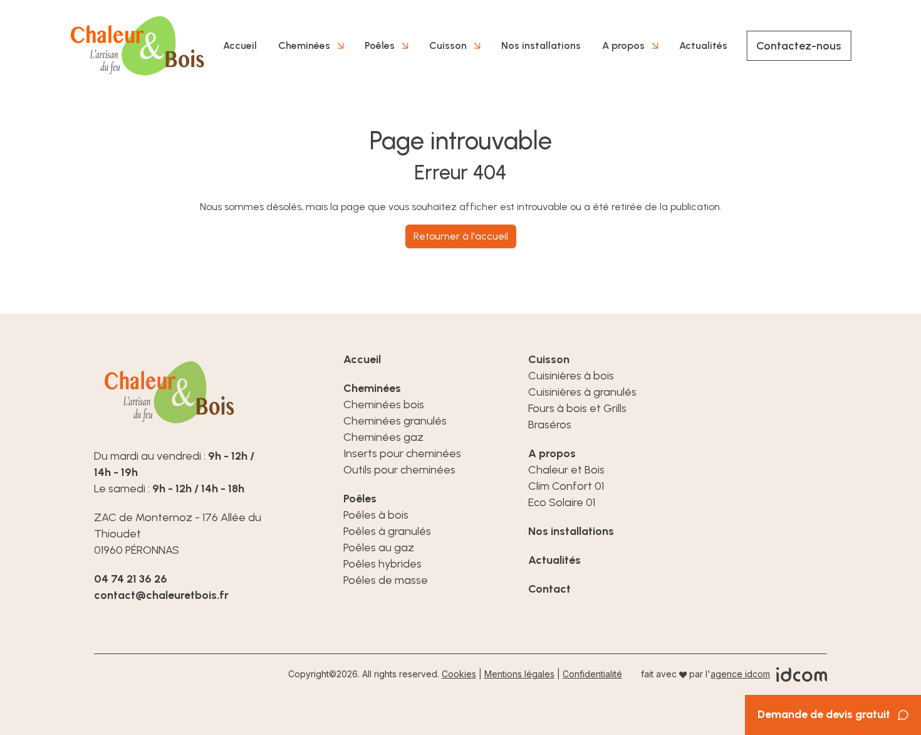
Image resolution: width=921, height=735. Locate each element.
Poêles (380, 45)
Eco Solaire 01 (561, 502)
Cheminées (304, 45)
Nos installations (541, 45)
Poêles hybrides (382, 564)
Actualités (703, 45)
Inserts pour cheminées (402, 453)
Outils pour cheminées (399, 470)
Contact (549, 589)
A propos (623, 45)
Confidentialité (592, 674)
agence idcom (740, 674)
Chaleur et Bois (566, 470)
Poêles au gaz (378, 547)
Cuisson (448, 45)
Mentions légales (519, 674)
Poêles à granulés (387, 531)
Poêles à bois (375, 515)
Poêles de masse (385, 580)
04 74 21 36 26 (130, 579)
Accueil (240, 45)
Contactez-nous (798, 46)
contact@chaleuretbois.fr (161, 595)
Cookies (459, 674)
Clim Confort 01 (566, 486)
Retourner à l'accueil (461, 236)
